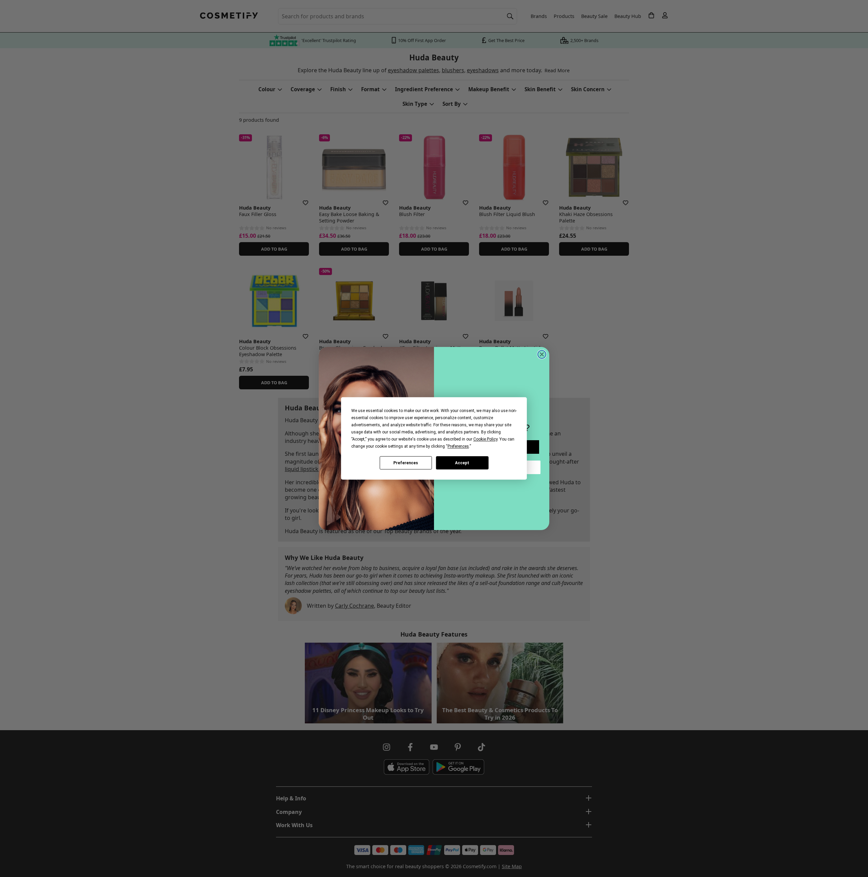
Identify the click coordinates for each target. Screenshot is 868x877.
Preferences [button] (458, 446)
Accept (462, 463)
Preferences (405, 463)
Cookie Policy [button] (485, 439)
